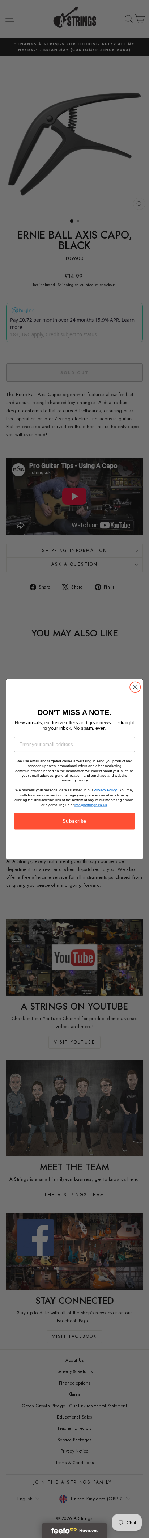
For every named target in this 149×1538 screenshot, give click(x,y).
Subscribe (74, 820)
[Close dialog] (135, 687)
